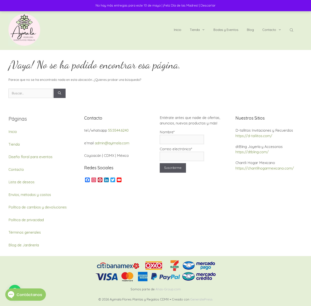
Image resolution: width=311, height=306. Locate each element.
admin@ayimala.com (112, 143)
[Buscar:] (31, 93)
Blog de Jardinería (23, 245)
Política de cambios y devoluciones (37, 207)
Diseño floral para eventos (30, 156)
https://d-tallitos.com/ (253, 136)
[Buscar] (60, 93)
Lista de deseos (21, 182)
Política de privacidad (26, 220)
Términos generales (24, 232)
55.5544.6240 (118, 130)
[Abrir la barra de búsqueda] (292, 30)
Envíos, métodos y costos (29, 194)
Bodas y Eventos (225, 30)
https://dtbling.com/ (252, 152)
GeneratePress (201, 299)
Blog (250, 30)
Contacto (269, 30)
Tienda (195, 30)
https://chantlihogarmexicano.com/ (264, 168)
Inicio (177, 30)
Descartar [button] (208, 5)
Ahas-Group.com (168, 289)
